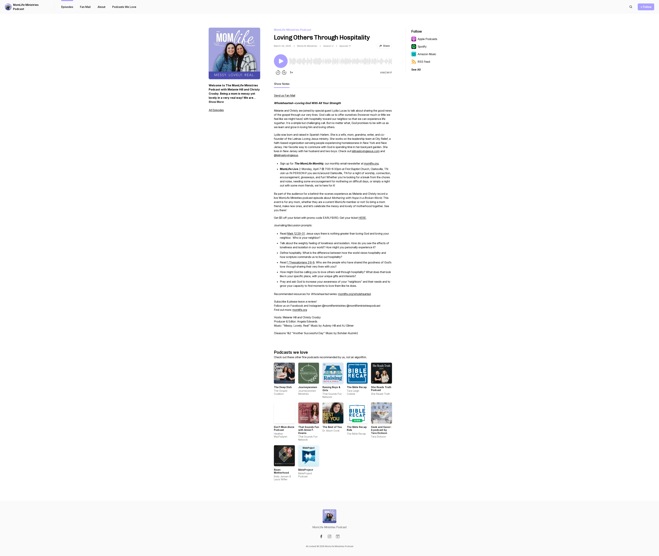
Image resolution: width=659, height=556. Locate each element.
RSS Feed (424, 61)
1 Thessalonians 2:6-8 (301, 262)
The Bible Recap (357, 387)
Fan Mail (85, 7)
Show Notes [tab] (282, 84)
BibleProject (305, 469)
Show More (216, 102)
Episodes (67, 7)
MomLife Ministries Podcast (26, 7)
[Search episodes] (630, 7)
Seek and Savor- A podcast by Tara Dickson (381, 429)
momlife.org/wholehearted (354, 294)
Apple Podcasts (427, 39)
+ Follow (645, 7)
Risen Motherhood (281, 471)
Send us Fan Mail (284, 95)
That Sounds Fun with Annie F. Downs (308, 429)
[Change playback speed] (291, 72)
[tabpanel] (333, 216)
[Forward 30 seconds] (284, 72)
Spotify (422, 46)
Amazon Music (427, 54)
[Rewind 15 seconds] (278, 72)
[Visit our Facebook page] (321, 536)
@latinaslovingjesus (286, 155)
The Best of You (332, 426)
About (101, 7)
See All (416, 69)
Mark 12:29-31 (296, 233)
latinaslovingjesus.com (366, 151)
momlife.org (371, 163)
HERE (362, 217)
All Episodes (216, 110)
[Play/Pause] (281, 61)
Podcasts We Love (124, 7)
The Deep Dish (283, 387)
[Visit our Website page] (337, 536)
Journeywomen (307, 387)
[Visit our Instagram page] (329, 536)
